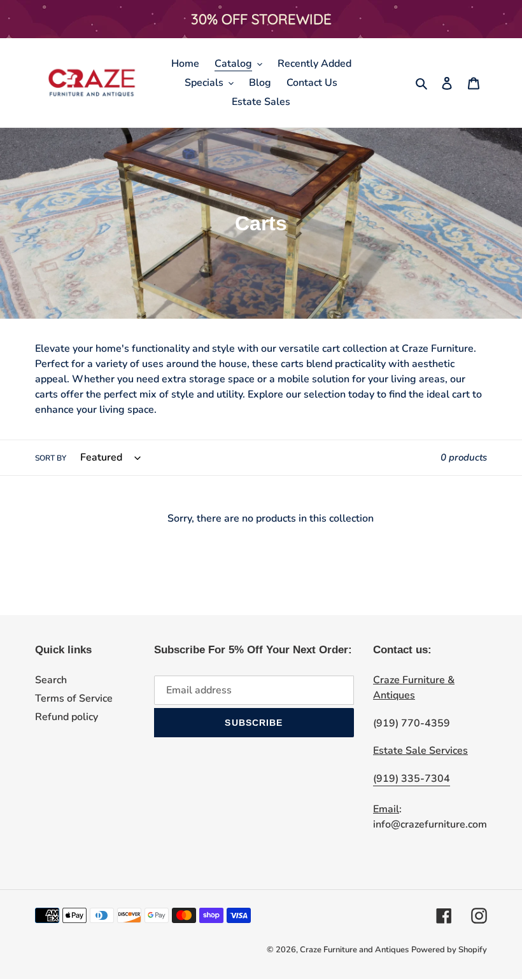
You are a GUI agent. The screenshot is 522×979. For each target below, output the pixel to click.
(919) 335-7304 (411, 779)
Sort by (50, 458)
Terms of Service (74, 698)
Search (51, 680)
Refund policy (66, 717)
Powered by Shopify (449, 949)
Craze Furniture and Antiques (354, 949)
